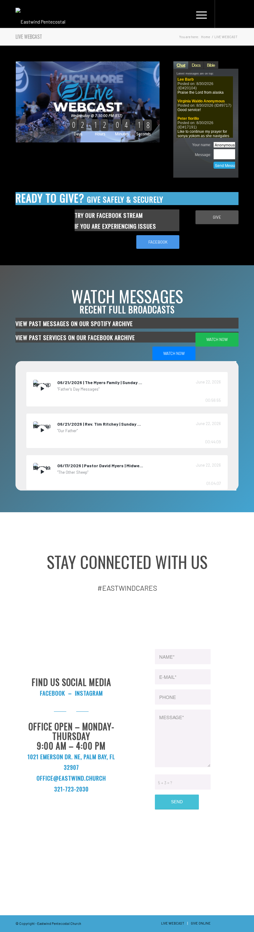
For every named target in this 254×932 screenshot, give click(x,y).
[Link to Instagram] (234, 13)
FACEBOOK (52, 693)
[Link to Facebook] (224, 13)
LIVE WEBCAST (28, 36)
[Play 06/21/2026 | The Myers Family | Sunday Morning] (41, 388)
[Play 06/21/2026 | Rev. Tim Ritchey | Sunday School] (41, 430)
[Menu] (200, 14)
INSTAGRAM (89, 693)
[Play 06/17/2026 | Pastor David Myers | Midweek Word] (41, 471)
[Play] (42, 388)
